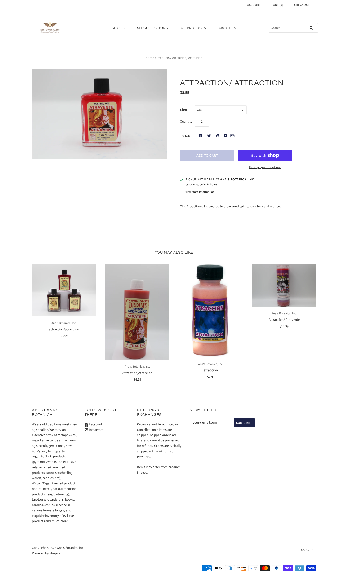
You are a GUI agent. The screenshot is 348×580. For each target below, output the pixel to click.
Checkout (302, 5)
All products (193, 28)
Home (150, 58)
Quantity (186, 121)
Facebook (95, 424)
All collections (152, 28)
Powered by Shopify (46, 553)
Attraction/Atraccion (137, 372)
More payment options (265, 167)
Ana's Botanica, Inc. (63, 323)
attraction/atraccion (64, 329)
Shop (117, 28)
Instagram (95, 429)
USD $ (305, 550)
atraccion (211, 370)
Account (254, 5)
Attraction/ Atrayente (284, 319)
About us (227, 28)
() (277, 5)
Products (163, 58)
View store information (199, 192)
